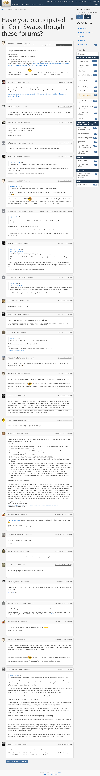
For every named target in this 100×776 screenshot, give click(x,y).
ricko (9, 107)
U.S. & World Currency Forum (87, 82)
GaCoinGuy (11, 582)
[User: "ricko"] (3, 106)
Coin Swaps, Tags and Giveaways (63, 45)
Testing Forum (87, 184)
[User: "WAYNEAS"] (3, 122)
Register (16, 761)
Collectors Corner (58, 1)
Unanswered (88, 45)
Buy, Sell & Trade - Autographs (87, 153)
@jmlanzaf (13, 217)
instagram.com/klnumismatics (16, 350)
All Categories (82, 54)
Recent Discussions (86, 32)
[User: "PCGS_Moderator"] (3, 420)
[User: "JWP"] (3, 514)
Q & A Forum (87, 71)
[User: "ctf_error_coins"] (3, 143)
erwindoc (11, 551)
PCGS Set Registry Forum (87, 66)
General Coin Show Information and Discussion (87, 175)
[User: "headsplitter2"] (3, 433)
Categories (15, 4)
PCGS (67, 1)
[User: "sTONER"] (3, 565)
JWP (9, 514)
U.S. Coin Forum (87, 61)
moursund (11, 43)
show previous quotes (17, 219)
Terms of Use (54, 774)
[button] (72, 18)
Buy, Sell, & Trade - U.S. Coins (87, 102)
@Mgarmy (13, 338)
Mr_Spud (10, 82)
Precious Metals (87, 91)
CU (90, 1)
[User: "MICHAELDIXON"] (3, 603)
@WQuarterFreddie (14, 520)
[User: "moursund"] (3, 43)
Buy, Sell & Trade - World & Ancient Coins (87, 108)
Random (87, 119)
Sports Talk (87, 142)
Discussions (25, 4)
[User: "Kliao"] (3, 332)
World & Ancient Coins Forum (87, 76)
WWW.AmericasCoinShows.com (53, 613)
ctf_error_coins (12, 143)
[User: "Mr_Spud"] (3, 82)
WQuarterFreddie (13, 358)
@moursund (14, 675)
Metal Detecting (87, 87)
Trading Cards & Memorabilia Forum (87, 129)
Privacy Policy (45, 774)
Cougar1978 (12, 535)
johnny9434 (11, 301)
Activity (34, 4)
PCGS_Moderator (13, 420)
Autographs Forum (87, 134)
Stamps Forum (87, 161)
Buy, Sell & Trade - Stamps (87, 166)
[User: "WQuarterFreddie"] (3, 358)
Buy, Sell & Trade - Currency (87, 114)
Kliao (9, 332)
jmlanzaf (10, 157)
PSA (72, 1)
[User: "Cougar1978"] (3, 535)
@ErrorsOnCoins (15, 162)
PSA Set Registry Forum (87, 138)
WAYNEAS (11, 122)
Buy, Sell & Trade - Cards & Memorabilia (87, 147)
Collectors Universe (55, 772)
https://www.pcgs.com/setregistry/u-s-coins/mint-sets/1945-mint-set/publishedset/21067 (33, 505)
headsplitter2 (12, 433)
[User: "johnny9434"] (3, 301)
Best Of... (41, 4)
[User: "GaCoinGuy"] (3, 581)
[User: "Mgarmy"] (3, 314)
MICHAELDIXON (13, 603)
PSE (76, 1)
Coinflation (96, 1)
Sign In (97, 4)
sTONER (10, 565)
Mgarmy (10, 314)
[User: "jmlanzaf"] (3, 156)
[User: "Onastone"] (3, 669)
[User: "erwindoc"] (3, 551)
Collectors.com (83, 1)
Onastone (11, 669)
